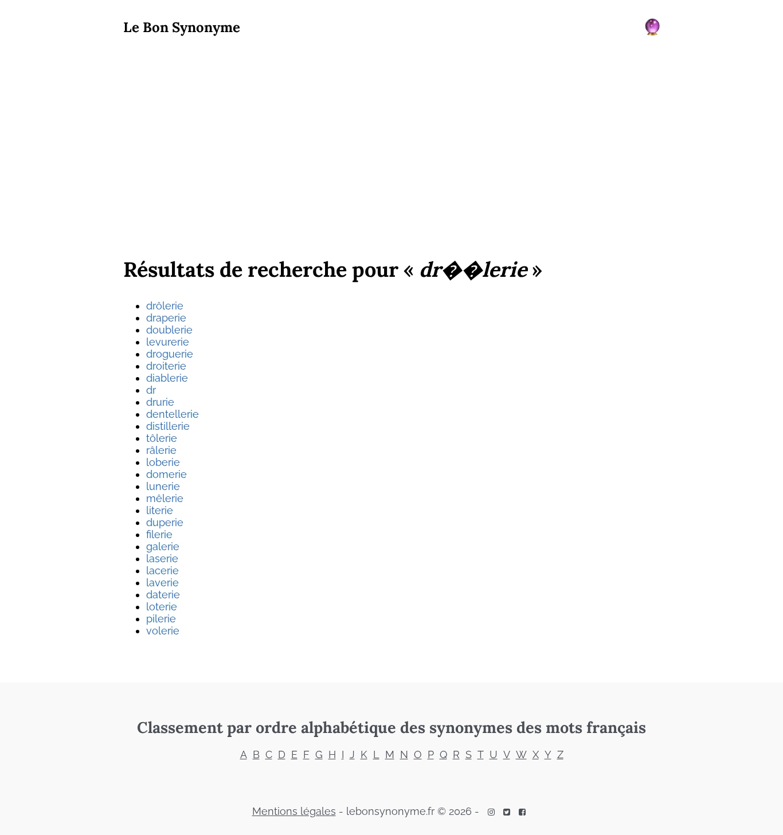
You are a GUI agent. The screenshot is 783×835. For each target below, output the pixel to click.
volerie (162, 631)
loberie (163, 462)
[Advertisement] (391, 144)
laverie (162, 583)
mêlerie (164, 498)
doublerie (169, 330)
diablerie (167, 378)
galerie (162, 546)
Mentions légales (294, 811)
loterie (161, 607)
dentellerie (172, 414)
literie (159, 510)
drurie (160, 402)
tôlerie (161, 438)
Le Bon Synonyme (181, 27)
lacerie (162, 570)
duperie (164, 522)
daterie (163, 595)
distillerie (168, 426)
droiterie (166, 366)
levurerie (167, 342)
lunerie (163, 486)
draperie (166, 318)
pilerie (161, 619)
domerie (166, 474)
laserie (162, 558)
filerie (159, 534)
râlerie (161, 450)
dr (151, 390)
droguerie (169, 354)
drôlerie (164, 306)
